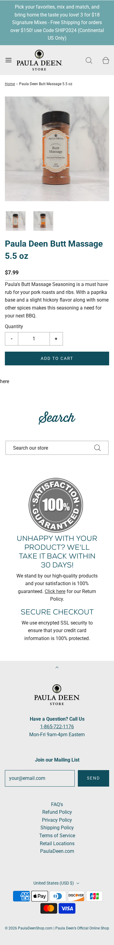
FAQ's (57, 804)
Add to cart (57, 358)
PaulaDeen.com (57, 851)
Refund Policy (57, 812)
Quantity (14, 326)
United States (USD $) (54, 883)
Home (10, 84)
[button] (15, 221)
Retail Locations (57, 843)
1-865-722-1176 (57, 727)
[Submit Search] (97, 447)
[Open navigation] (8, 60)
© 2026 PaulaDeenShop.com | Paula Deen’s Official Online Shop (57, 928)
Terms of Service (57, 835)
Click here (55, 591)
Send (93, 778)
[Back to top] (57, 668)
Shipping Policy (57, 828)
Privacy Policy (57, 820)
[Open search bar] (89, 60)
